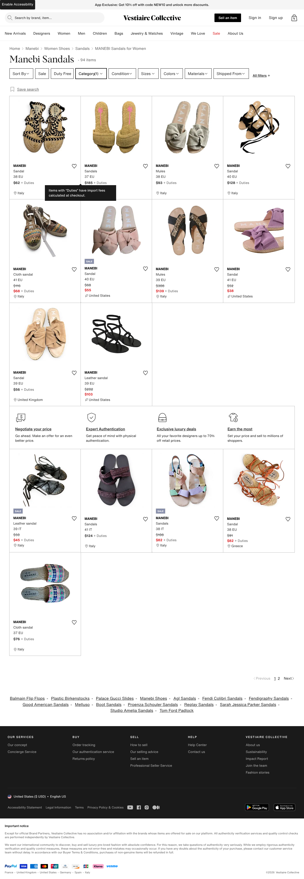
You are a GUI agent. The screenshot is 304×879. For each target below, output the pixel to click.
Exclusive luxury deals (176, 429)
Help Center (197, 745)
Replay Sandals (199, 705)
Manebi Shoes (153, 698)
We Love (198, 33)
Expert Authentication (105, 429)
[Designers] (54, 33)
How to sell (138, 745)
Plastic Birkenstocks (70, 698)
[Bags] (127, 33)
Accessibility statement (25, 807)
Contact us (196, 751)
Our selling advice (144, 751)
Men (81, 33)
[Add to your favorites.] (74, 166)
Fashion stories (257, 772)
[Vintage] (187, 33)
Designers (41, 33)
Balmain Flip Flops (27, 698)
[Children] (111, 33)
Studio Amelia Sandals (131, 711)
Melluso (82, 705)
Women (64, 33)
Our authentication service (93, 751)
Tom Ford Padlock (177, 711)
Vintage (176, 33)
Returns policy (83, 758)
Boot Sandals (109, 705)
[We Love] (209, 33)
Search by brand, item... (33, 17)
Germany (65, 872)
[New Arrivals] (29, 33)
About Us (235, 33)
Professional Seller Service (151, 765)
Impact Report (257, 758)
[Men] (89, 33)
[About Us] (247, 33)
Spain (78, 872)
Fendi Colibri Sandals (222, 698)
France (9, 872)
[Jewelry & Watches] (166, 33)
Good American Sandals (46, 705)
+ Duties (27, 182)
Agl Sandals (184, 698)
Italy (87, 872)
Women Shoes (57, 48)
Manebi (32, 48)
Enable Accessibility (17, 4)
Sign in (255, 17)
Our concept (17, 745)
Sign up (276, 17)
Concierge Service (22, 751)
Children (100, 33)
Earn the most (240, 429)
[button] (294, 17)
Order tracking (83, 745)
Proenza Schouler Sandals (153, 705)
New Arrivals (15, 33)
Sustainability (256, 751)
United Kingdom (27, 872)
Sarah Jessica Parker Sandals (248, 705)
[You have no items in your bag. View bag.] (294, 17)
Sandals (82, 48)
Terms (79, 807)
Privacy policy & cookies (105, 807)
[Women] (74, 33)
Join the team (256, 765)
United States (48, 872)
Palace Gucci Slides (115, 698)
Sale (216, 33)
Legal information (58, 807)
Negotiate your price (33, 429)
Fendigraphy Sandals (269, 698)
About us (253, 745)
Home (15, 48)
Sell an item (227, 17)
